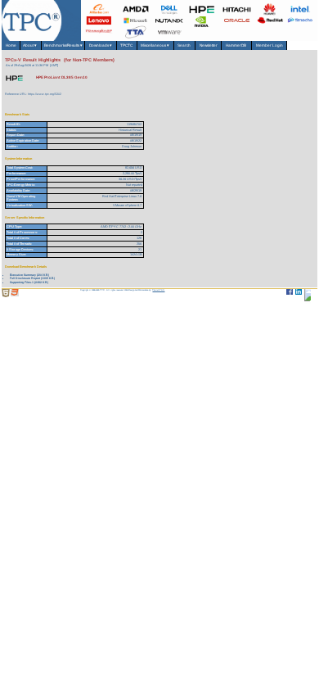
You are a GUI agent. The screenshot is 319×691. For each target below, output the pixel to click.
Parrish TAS (158, 290)
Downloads (101, 45)
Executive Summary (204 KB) (29, 275)
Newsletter (208, 45)
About (30, 45)
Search (184, 45)
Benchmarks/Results (63, 45)
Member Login (269, 45)
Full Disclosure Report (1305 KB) (32, 278)
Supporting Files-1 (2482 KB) (29, 282)
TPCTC (126, 45)
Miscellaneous (155, 45)
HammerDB (236, 45)
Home (11, 45)
